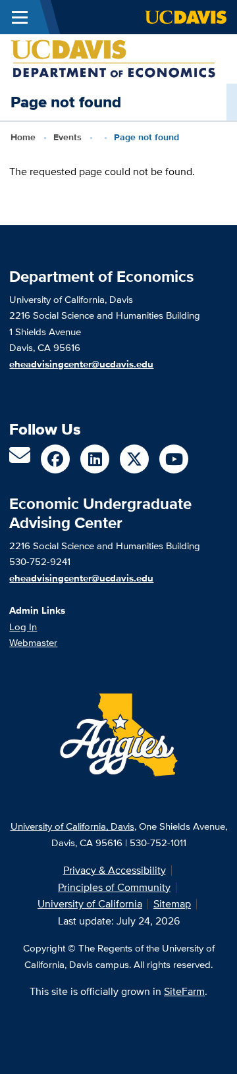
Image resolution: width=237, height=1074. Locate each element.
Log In (23, 626)
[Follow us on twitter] (134, 458)
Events (67, 137)
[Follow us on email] (19, 459)
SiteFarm (184, 991)
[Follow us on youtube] (173, 458)
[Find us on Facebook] (55, 458)
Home (23, 137)
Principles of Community (114, 887)
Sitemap (172, 903)
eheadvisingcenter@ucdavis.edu (81, 578)
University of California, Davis (72, 826)
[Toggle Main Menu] (20, 17)
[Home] (113, 58)
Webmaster (33, 642)
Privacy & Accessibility (114, 870)
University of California (90, 903)
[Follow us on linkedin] (94, 458)
